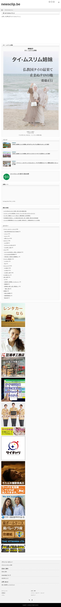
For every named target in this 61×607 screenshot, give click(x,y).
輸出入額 (6, 297)
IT (4, 279)
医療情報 (6, 284)
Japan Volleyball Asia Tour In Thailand (11, 231)
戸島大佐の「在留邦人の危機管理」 (11, 256)
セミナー (6, 236)
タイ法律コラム (7, 275)
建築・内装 (7, 288)
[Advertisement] (30, 31)
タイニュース (6, 265)
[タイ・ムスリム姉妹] (31, 129)
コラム (5, 249)
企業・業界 (6, 277)
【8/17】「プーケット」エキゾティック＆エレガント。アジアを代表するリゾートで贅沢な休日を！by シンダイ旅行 (35, 163)
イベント (6, 233)
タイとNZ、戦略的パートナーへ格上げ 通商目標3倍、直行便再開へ (17, 215)
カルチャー (6, 240)
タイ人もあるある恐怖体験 (9, 254)
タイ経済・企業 (7, 272)
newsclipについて (5, 578)
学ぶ (5, 263)
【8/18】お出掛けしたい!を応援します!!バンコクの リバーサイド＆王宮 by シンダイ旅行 (31, 153)
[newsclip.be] (10, 4)
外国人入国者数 (7, 293)
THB (10, 201)
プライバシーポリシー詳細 (7, 564)
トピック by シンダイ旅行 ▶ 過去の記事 (19, 173)
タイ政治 (6, 268)
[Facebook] (32, 600)
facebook (54, 2)
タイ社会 (6, 270)
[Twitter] (29, 600)
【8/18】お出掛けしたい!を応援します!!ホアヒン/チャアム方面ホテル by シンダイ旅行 (30, 144)
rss (49, 2)
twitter (52, 2)
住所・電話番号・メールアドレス (8, 584)
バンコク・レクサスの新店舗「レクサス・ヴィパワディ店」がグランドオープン (19, 213)
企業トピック (7, 238)
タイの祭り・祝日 (7, 247)
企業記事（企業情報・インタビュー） (11, 281)
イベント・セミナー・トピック (10, 229)
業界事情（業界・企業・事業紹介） (11, 286)
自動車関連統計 (7, 295)
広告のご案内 (4, 571)
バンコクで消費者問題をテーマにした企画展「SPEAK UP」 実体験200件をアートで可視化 (22, 220)
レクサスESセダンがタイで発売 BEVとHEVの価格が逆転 (15, 211)
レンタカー (6, 261)
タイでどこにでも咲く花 (9, 245)
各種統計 (5, 290)
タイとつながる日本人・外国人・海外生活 (12, 252)
